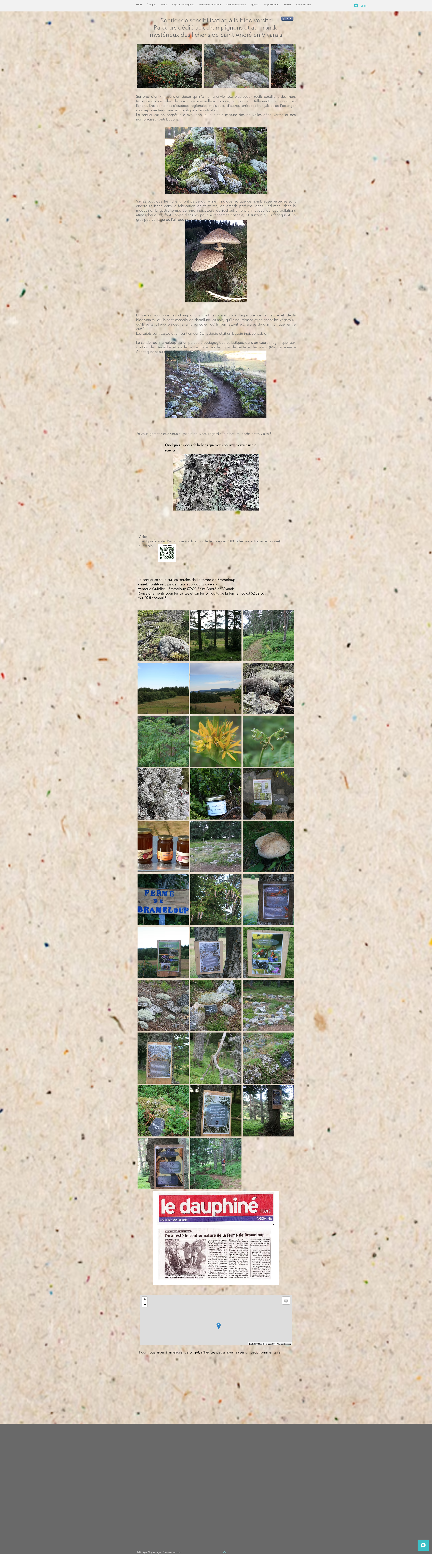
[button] (164, 5)
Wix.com (177, 1552)
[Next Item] (290, 66)
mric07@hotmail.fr (152, 598)
